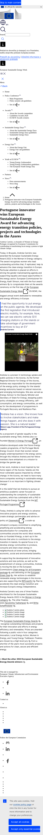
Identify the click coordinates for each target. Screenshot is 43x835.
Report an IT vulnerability (14, 782)
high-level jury (21, 641)
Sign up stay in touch (13, 703)
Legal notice (9, 723)
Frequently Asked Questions (15, 716)
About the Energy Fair (18, 147)
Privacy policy (10, 788)
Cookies (8, 786)
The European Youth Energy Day (22, 167)
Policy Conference (12, 96)
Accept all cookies (20, 822)
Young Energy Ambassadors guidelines (24, 164)
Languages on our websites (15, 784)
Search (2, 35)
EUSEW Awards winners (19, 118)
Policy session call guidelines (20, 101)
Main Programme (16, 99)
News (7, 178)
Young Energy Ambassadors (20, 162)
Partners (8, 175)
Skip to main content (10, 2)
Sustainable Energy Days (14, 128)
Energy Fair (9, 144)
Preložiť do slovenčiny (10, 57)
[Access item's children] (21, 95)
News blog (14, 184)
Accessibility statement (13, 718)
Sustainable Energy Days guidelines (23, 133)
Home (7, 92)
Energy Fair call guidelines (20, 150)
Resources (9, 712)
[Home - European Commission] (10, 14)
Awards (8, 110)
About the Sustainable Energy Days (23, 130)
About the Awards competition (21, 113)
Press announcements (18, 181)
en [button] (7, 24)
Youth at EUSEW (11, 159)
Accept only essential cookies (25, 829)
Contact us (9, 778)
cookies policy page (22, 804)
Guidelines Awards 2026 (19, 116)
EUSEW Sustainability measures (17, 720)
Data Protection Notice (13, 714)
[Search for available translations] (8, 284)
